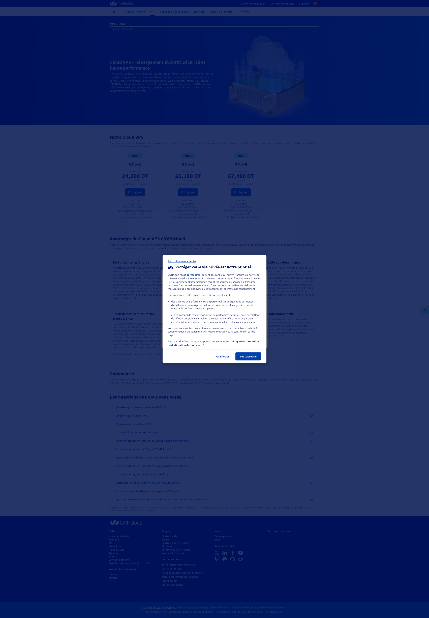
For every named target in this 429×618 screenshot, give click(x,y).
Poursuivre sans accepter (182, 261)
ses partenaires (191, 274)
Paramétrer (222, 356)
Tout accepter (248, 356)
